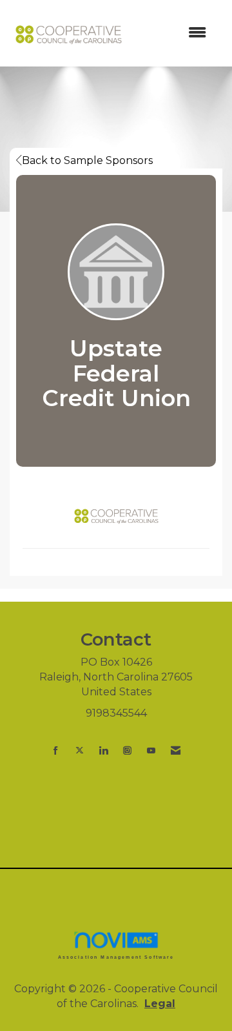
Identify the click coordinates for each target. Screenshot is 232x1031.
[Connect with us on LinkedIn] (103, 750)
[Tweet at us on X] (79, 750)
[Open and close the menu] (173, 33)
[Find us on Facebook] (55, 750)
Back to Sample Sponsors (87, 160)
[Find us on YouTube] (151, 750)
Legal (159, 1003)
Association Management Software (116, 956)
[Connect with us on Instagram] (127, 750)
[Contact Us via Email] (175, 750)
